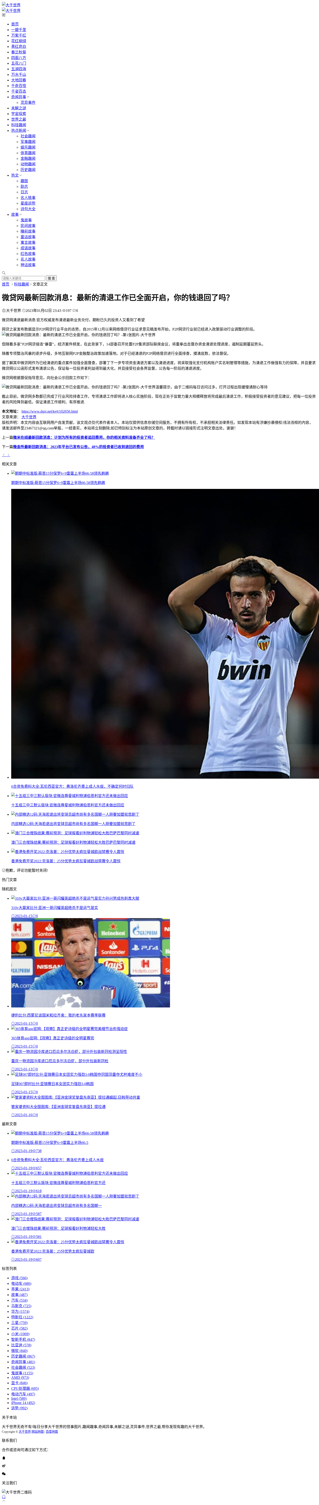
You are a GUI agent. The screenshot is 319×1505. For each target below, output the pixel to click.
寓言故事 (28, 242)
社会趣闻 (28, 136)
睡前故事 (28, 231)
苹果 (20, 1289)
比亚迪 (21, 1345)
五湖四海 (18, 69)
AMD (20, 1378)
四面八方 (18, 58)
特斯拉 (22, 1317)
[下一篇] (8, 455)
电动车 (21, 1284)
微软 (19, 1351)
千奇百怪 (18, 86)
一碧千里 (18, 30)
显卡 (19, 1383)
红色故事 (28, 254)
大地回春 (18, 80)
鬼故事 (26, 220)
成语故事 (28, 248)
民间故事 (28, 226)
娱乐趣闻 (28, 147)
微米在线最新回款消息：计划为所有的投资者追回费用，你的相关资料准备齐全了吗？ (84, 437)
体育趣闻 (28, 153)
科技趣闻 (18, 125)
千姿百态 (18, 91)
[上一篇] (4, 455)
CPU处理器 (25, 1388)
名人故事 (28, 259)
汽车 (19, 1300)
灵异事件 (28, 103)
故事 (15, 214)
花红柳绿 (18, 41)
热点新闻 (18, 130)
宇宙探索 (18, 114)
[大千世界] (11, 5)
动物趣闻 (28, 164)
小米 (20, 1334)
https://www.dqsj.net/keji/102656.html (49, 411)
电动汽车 (23, 1394)
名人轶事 (28, 198)
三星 (19, 1323)
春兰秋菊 (18, 52)
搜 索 (51, 278)
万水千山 (18, 75)
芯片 (19, 1328)
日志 (24, 192)
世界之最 (18, 119)
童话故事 (28, 237)
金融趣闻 (28, 158)
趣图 (24, 181)
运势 (19, 1408)
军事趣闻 (28, 142)
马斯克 (21, 1306)
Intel (19, 1398)
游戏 (19, 1278)
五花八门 (18, 63)
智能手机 (23, 1339)
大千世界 (28, 417)
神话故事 (28, 265)
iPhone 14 (23, 1403)
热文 (15, 175)
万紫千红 (18, 35)
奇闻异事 (18, 97)
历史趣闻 (28, 170)
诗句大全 (28, 209)
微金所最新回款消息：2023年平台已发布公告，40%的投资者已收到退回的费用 (78, 447)
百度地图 (52, 1431)
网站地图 (38, 1431)
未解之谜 (18, 108)
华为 (20, 1311)
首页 (15, 24)
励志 (24, 186)
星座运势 (28, 203)
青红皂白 (18, 47)
